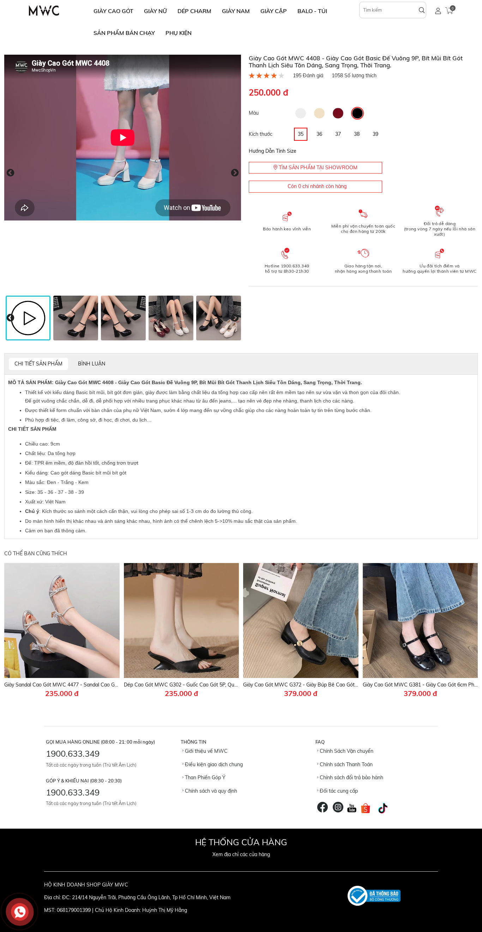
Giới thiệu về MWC (205, 751)
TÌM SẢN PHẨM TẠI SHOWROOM (317, 167)
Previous (10, 173)
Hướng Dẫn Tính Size (272, 151)
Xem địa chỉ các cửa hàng (241, 854)
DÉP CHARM (194, 10)
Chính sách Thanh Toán (345, 764)
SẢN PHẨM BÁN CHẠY (124, 32)
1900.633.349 (73, 753)
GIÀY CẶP (273, 10)
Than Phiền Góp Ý (204, 777)
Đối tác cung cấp (338, 791)
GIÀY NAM (236, 10)
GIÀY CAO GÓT (113, 10)
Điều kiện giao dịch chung (213, 764)
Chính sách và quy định (210, 791)
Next (234, 173)
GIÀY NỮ (155, 10)
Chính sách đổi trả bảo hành (350, 777)
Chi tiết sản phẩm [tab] (38, 364)
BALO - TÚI (312, 10)
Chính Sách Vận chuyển (345, 751)
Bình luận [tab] (91, 364)
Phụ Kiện (178, 32)
